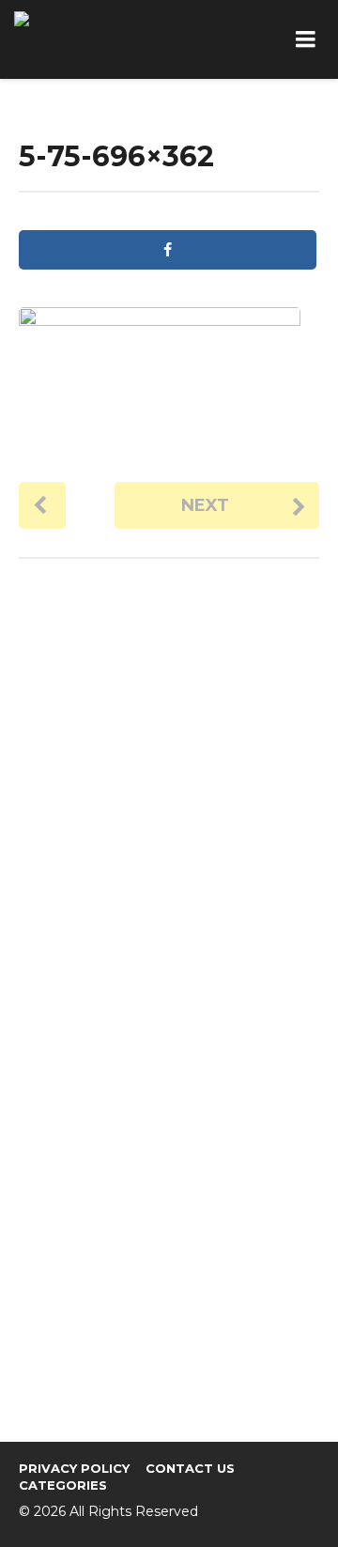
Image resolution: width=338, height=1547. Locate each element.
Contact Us (190, 1468)
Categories (63, 1485)
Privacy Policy (74, 1468)
